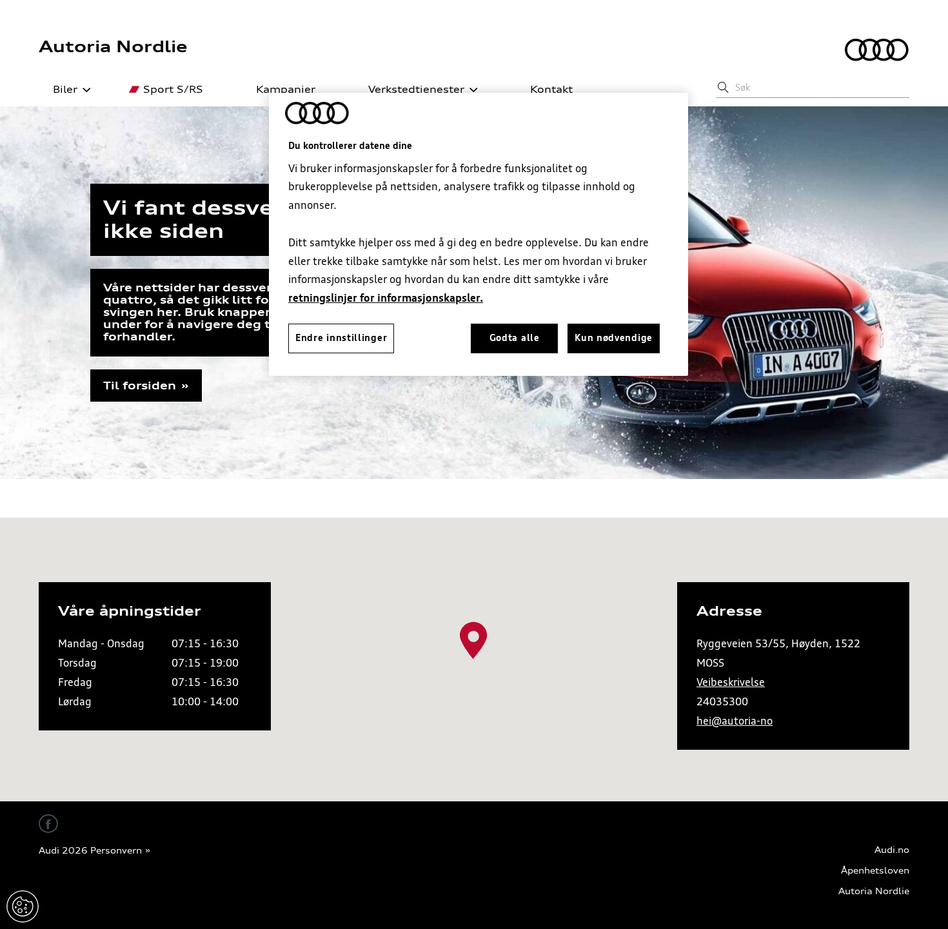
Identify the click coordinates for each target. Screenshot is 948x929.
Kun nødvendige (614, 338)
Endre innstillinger (22, 906)
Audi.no (891, 850)
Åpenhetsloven (875, 870)
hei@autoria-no (734, 720)
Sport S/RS (173, 89)
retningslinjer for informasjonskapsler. (385, 297)
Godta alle (514, 338)
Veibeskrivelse (730, 682)
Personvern (116, 851)
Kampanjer (285, 89)
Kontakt (551, 89)
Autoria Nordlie (113, 46)
